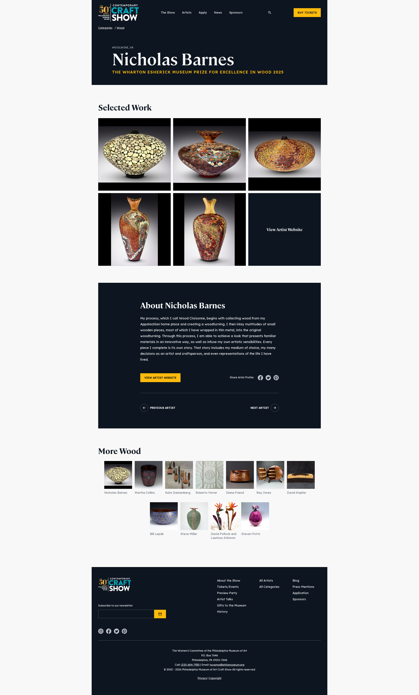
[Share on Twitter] (268, 376)
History (222, 612)
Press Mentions (303, 587)
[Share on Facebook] (260, 376)
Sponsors (236, 12)
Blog (295, 580)
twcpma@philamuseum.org (227, 664)
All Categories (269, 587)
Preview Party (227, 593)
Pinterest (124, 631)
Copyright (215, 678)
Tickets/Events (228, 587)
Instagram (100, 631)
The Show (168, 12)
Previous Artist (162, 407)
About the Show (228, 580)
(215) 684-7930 (190, 664)
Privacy (202, 678)
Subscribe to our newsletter (115, 605)
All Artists (266, 580)
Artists (186, 12)
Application (300, 593)
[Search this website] (269, 12)
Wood (120, 27)
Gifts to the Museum (231, 605)
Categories (105, 27)
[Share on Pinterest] (276, 376)
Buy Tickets (307, 12)
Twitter (116, 631)
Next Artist (260, 407)
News (218, 12)
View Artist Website (284, 229)
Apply (203, 12)
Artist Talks (225, 599)
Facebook (108, 631)
